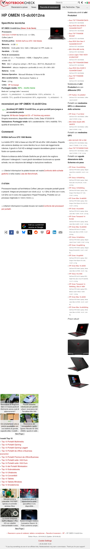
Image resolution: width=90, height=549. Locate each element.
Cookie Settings (45, 540)
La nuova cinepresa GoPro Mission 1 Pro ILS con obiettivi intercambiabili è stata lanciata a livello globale (10, 522)
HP (63, 533)
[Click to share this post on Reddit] (36, 232)
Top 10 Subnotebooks (11, 469)
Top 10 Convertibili (9, 475)
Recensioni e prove (19, 7)
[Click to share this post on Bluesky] (23, 232)
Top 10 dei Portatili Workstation (14, 466)
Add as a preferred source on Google (36, 226)
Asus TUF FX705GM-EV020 (78, 148)
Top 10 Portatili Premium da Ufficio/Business (20, 457)
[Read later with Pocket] (42, 232)
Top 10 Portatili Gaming (11, 444)
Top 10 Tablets (8, 478)
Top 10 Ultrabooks (9, 472)
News (33, 7)
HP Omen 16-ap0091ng (77, 245)
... (87, 7)
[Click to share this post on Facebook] (11, 232)
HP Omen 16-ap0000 (76, 255)
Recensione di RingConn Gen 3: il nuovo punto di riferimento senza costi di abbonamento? (9, 408)
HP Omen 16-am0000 (76, 208)
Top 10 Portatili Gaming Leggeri (15, 447)
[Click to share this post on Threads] (17, 232)
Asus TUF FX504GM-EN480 (78, 62)
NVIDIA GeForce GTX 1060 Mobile (29, 41)
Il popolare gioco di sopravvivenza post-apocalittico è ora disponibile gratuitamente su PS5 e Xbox (29, 502)
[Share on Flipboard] (48, 232)
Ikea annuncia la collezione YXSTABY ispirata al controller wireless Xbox (10, 502)
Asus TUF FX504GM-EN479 (78, 20)
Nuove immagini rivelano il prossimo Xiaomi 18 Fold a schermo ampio (29, 523)
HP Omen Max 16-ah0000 (77, 227)
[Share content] (6, 232)
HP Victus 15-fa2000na (76, 237)
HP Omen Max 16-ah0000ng (78, 307)
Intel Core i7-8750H (9, 34)
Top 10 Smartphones (10, 484)
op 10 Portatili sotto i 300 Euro (15, 460)
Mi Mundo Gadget (17, 115)
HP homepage (13, 85)
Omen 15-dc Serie (28, 28)
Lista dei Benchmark (28, 173)
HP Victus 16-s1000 (75, 274)
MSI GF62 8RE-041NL (76, 49)
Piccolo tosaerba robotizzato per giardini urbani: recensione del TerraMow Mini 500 (29, 408)
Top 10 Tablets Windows (12, 481)
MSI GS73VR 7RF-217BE (78, 140)
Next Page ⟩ (19, 434)
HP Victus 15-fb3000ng (76, 188)
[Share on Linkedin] (54, 232)
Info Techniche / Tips (71, 7)
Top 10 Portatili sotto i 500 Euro (15, 463)
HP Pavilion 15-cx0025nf (77, 95)
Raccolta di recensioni (49, 7)
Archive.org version (42, 115)
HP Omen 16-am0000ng (77, 167)
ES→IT (31, 115)
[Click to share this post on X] (30, 232)
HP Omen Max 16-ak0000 (77, 198)
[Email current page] (60, 232)
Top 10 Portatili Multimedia (13, 441)
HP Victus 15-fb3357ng (76, 177)
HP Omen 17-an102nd (76, 114)
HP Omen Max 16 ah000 (77, 266)
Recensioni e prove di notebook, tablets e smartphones (26, 533)
